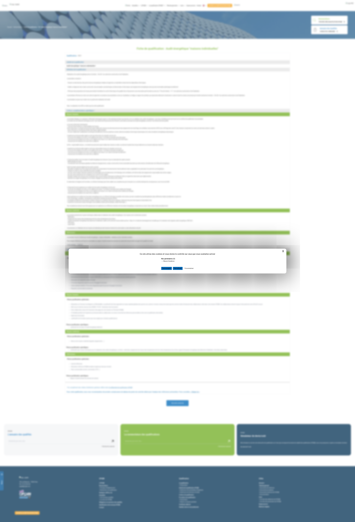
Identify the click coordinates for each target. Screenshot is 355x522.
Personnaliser (189, 268)
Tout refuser (178, 268)
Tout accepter (166, 268)
